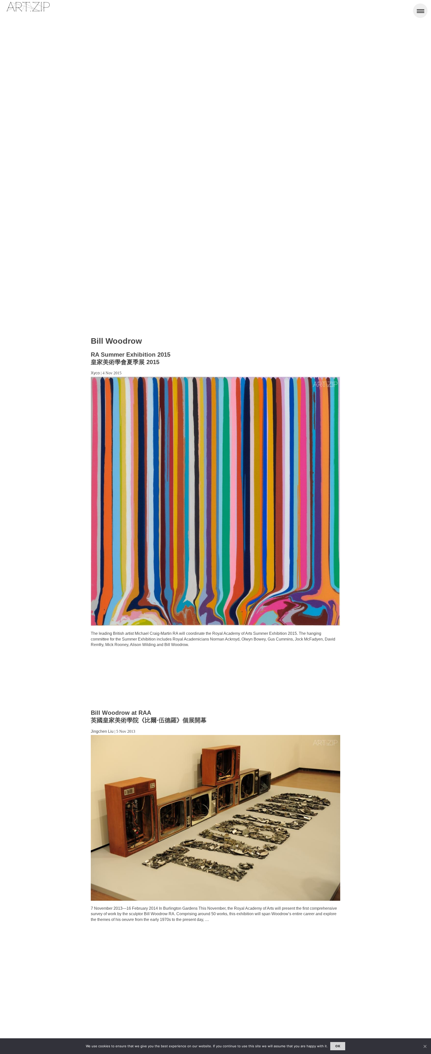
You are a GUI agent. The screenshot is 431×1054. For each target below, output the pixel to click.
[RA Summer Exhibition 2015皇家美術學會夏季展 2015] (215, 624)
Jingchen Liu (102, 731)
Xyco (95, 373)
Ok (337, 1046)
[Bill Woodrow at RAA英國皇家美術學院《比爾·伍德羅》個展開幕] (215, 899)
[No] (424, 1046)
